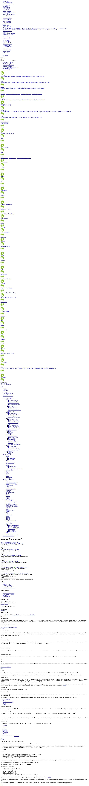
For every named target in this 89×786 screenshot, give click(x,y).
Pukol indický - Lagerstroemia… (12, 506)
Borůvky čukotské (4, 158)
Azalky (2, 306)
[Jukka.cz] (3, 57)
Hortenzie (3, 316)
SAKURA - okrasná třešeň (6, 288)
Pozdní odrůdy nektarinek (16, 99)
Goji (1, 172)
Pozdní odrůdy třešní (13, 117)
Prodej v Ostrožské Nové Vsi (9, 17)
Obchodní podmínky (7, 585)
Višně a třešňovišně (4, 122)
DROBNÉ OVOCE (7, 63)
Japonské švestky (37, 111)
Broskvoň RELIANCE (5, 555)
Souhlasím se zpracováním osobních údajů (24, 579)
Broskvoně (3, 75)
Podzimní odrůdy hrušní (14, 82)
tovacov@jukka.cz (4, 604)
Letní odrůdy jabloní (5, 88)
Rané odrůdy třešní (4, 117)
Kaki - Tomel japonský (5, 232)
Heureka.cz (5, 732)
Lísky (2, 105)
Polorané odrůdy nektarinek (27, 99)
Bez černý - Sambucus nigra (6, 204)
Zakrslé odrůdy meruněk (37, 94)
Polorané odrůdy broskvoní (38, 76)
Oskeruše (2, 264)
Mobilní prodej (8, 3)
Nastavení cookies (16, 614)
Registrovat (5, 390)
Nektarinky (3, 98)
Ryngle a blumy (22, 111)
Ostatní (2, 269)
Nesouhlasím (10, 627)
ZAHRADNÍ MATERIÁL (8, 68)
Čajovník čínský (4, 274)
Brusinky (2, 167)
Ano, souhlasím (4, 627)
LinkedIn (5, 727)
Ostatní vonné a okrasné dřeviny (7, 353)
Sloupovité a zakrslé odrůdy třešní (25, 117)
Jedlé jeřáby (3, 227)
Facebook (5, 725)
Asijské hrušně (46, 82)
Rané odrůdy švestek (5, 111)
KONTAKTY (6, 52)
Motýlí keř (3, 348)
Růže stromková (38, 368)
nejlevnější (11, 542)
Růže (2, 367)
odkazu (49, 777)
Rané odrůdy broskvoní (5, 76)
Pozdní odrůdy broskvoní (16, 76)
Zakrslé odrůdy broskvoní (27, 76)
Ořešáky (9, 105)
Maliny (2, 138)
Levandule (3, 339)
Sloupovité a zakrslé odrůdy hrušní (36, 82)
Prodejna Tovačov (7, 8)
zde (41, 685)
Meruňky (2, 92)
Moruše (2, 255)
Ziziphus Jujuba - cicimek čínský (7, 213)
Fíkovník (2, 176)
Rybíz (2, 132)
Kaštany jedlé (3, 237)
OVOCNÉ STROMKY (8, 62)
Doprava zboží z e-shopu (8, 586)
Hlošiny (2, 223)
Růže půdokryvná (52, 368)
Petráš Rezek (16, 736)
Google (4, 726)
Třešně (2, 116)
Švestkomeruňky (29, 111)
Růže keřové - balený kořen (6, 368)
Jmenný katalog (6, 69)
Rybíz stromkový (4, 133)
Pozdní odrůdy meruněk (15, 94)
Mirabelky (54, 111)
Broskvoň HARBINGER (6, 543)
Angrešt (2, 127)
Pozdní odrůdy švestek (14, 111)
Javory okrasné (4, 329)
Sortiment (5, 595)
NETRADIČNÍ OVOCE (8, 65)
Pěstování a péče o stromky (8, 593)
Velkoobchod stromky (9, 36)
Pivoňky (2, 357)
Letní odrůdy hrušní (5, 82)
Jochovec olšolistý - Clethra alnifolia (8, 292)
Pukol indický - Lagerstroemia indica (8, 297)
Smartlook (5, 730)
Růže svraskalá (45, 368)
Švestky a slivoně (4, 110)
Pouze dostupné (4, 383)
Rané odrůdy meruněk (5, 94)
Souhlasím (9, 667)
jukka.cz (7, 614)
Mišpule (2, 251)
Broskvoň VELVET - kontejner (7, 573)
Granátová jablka (4, 218)
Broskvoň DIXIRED (5, 549)
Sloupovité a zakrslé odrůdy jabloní (36, 88)
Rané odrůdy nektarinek (5, 99)
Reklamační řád (6, 584)
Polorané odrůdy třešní (37, 117)
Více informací (4, 667)
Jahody (2, 185)
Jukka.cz (5, 392)
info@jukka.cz (4, 610)
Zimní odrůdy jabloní (24, 88)
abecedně (7, 542)
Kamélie (2, 334)
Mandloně (5, 105)
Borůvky (2, 156)
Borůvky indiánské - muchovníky (24, 158)
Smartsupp (5, 731)
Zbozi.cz (5, 733)
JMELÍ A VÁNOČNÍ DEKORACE (10, 67)
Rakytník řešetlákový (5, 147)
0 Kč (2, 386)
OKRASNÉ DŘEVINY (8, 66)
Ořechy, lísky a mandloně (6, 104)
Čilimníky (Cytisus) (5, 311)
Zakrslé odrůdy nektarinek (39, 99)
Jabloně (2, 87)
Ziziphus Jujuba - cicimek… (11, 484)
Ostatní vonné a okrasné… (11, 520)
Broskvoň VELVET (5, 561)
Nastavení (15, 627)
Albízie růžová (4, 302)
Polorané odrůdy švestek (46, 111)
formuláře (64, 685)
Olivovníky (3, 260)
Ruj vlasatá (3, 283)
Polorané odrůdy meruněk (26, 94)
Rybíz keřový (11, 133)
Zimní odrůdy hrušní (24, 82)
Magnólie (2, 343)
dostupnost (3, 542)
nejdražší (16, 542)
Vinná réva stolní (4, 162)
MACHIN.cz (32, 614)
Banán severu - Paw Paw (6, 209)
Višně (7, 123)
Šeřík (2, 372)
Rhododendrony (4, 362)
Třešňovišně (3, 123)
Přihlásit (4, 389)
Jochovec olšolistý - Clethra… (12, 505)
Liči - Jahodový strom (5, 246)
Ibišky (2, 320)
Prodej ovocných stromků (8, 594)
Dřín (1, 181)
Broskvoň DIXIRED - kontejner (7, 567)
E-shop (35, 26)
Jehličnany (3, 325)
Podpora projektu (6, 596)
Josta (2, 142)
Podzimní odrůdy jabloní (14, 88)
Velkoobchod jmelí (7, 47)
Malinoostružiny (4, 190)
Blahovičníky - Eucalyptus (6, 278)
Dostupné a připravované (6, 384)
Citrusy (2, 199)
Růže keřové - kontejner (17, 368)
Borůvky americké (12, 158)
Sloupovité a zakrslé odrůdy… (14, 410)
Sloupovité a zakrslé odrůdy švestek (64, 111)
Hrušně (2, 81)
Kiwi (2, 152)
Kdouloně (3, 241)
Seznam (4, 729)
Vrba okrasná (3, 377)
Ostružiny (3, 195)
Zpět (1, 738)
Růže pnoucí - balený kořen (28, 368)
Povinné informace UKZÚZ (9, 587)
